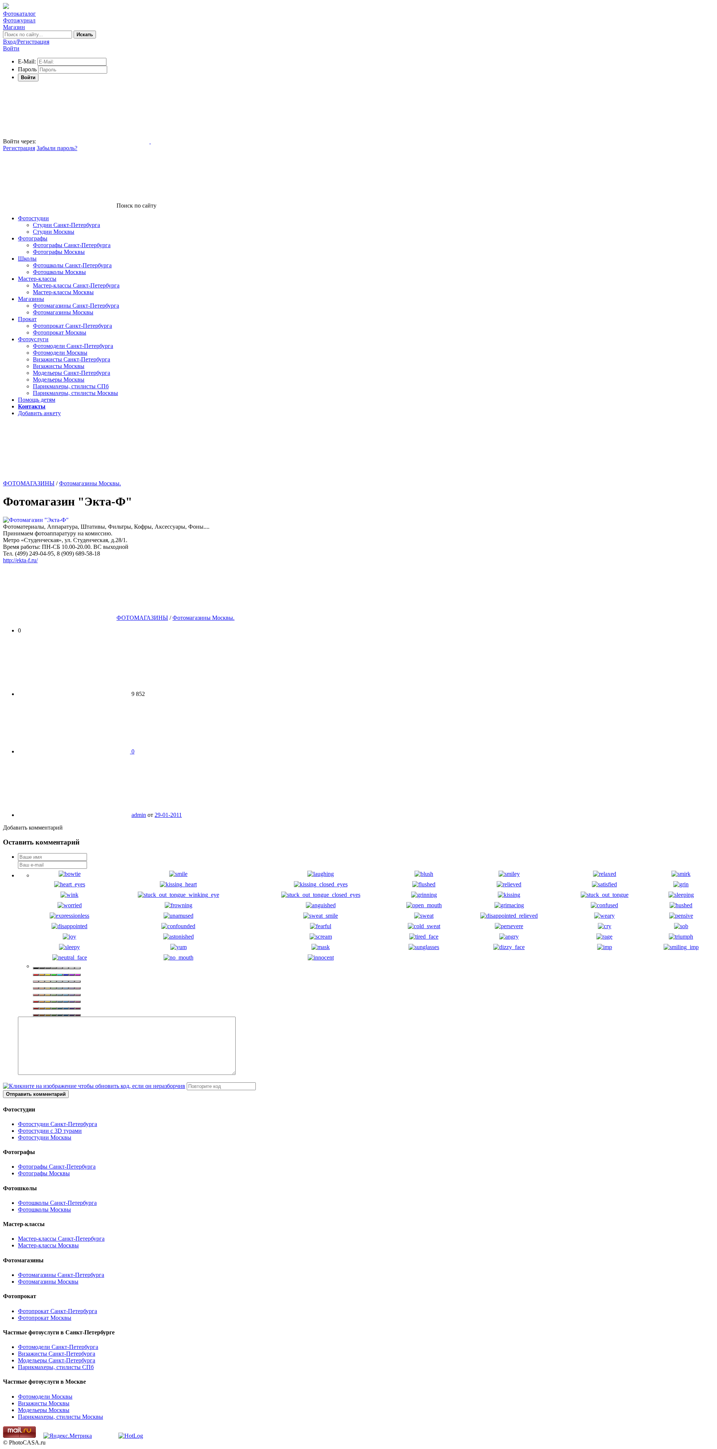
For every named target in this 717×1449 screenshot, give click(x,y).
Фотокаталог (19, 13)
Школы (27, 258)
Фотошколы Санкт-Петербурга (72, 265)
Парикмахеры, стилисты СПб (71, 386)
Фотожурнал (19, 20)
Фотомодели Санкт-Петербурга (73, 346)
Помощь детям (36, 400)
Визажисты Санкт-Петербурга (71, 359)
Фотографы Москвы (59, 252)
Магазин (14, 27)
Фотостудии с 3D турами (50, 1131)
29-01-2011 (168, 815)
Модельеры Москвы (58, 379)
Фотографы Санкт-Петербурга (72, 245)
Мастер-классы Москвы (63, 292)
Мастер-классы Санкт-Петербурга (76, 285)
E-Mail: (27, 61)
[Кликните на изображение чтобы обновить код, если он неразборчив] (94, 1086)
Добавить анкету (39, 413)
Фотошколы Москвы (59, 272)
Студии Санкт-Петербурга (66, 225)
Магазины (31, 299)
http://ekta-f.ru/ (20, 560)
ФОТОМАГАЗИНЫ (29, 483)
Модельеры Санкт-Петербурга (71, 373)
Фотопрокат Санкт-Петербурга (72, 326)
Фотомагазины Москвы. (90, 483)
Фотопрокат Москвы (59, 332)
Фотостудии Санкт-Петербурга (57, 1124)
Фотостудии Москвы (44, 1137)
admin (138, 815)
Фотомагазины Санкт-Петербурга (76, 305)
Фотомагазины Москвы (63, 312)
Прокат (27, 319)
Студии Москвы (53, 231)
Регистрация (19, 148)
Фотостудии (33, 218)
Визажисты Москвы (58, 366)
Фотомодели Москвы (60, 352)
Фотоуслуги (33, 339)
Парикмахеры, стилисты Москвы (75, 393)
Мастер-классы (37, 279)
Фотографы (32, 238)
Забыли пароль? (57, 148)
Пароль (27, 69)
